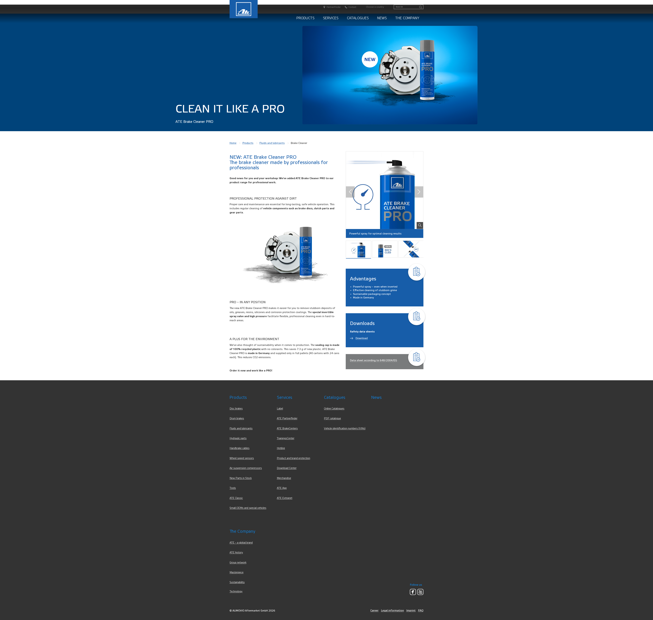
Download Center (287, 468)
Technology (236, 591)
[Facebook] (413, 592)
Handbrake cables (239, 448)
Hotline (281, 448)
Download (362, 338)
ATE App (282, 488)
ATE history (236, 552)
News (382, 18)
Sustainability (237, 582)
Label (280, 408)
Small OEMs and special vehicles (248, 508)
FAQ (420, 610)
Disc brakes (236, 408)
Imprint (411, 610)
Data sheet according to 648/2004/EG (373, 360)
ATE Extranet (284, 498)
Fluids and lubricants (272, 143)
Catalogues (358, 18)
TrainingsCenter (285, 438)
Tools (233, 488)
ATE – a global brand (241, 542)
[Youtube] (420, 592)
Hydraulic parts (238, 438)
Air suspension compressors (246, 468)
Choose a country (375, 7)
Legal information (392, 610)
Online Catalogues (334, 408)
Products (305, 18)
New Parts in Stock (241, 478)
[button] (350, 192)
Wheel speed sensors (242, 458)
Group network (238, 562)
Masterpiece (237, 572)
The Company (407, 18)
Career (374, 610)
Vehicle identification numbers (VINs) (344, 428)
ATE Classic (236, 498)
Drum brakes (237, 418)
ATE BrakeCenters (287, 428)
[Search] (420, 7)
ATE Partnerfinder (287, 418)
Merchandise (284, 478)
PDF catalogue (332, 418)
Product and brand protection (293, 458)
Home (233, 143)
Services (330, 18)
